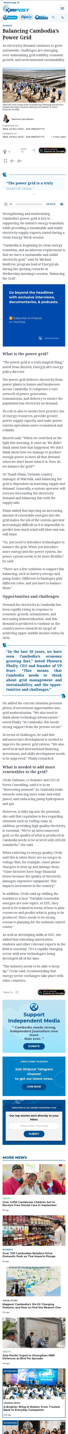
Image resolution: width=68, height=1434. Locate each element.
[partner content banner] (34, 316)
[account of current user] (53, 17)
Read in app (10, 2)
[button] (5, 161)
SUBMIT (34, 1133)
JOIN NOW (34, 1086)
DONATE (34, 1046)
